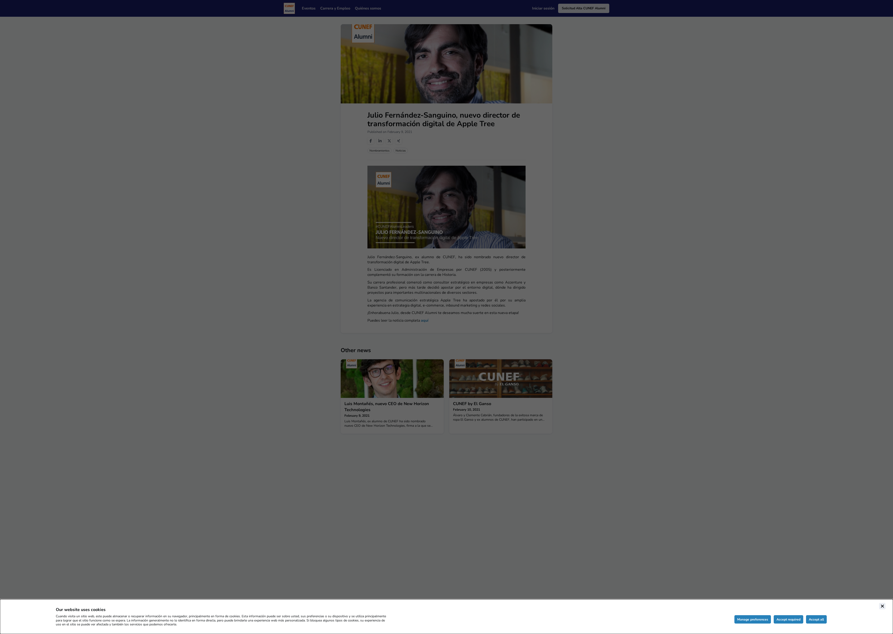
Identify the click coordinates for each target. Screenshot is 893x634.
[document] (446, 616)
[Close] (882, 606)
